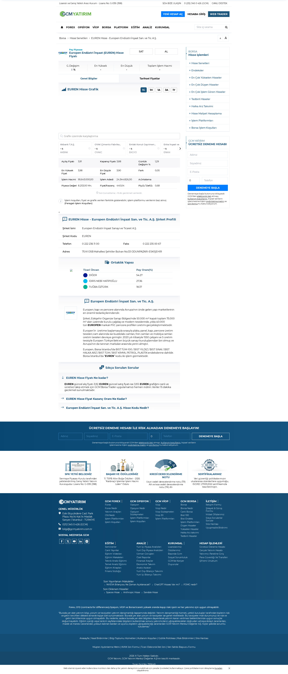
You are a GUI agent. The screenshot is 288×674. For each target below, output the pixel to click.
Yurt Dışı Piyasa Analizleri (149, 550)
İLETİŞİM (211, 501)
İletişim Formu (213, 504)
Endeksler (197, 70)
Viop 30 (159, 515)
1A (159, 89)
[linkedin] (80, 541)
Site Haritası (212, 524)
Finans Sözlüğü (113, 571)
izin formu (193, 203)
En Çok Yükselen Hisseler (206, 77)
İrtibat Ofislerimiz (215, 514)
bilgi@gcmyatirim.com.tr (77, 529)
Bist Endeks (187, 518)
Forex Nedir (111, 508)
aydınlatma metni (215, 201)
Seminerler (111, 547)
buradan (218, 668)
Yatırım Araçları (113, 511)
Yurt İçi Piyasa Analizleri (148, 547)
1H (151, 89)
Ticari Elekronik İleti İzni (153, 646)
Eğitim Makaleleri (114, 557)
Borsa (62, 38)
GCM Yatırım (114, 658)
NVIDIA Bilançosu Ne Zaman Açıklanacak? (128, 584)
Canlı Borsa (186, 511)
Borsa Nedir (187, 508)
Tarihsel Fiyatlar (150, 78)
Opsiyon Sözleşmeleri (136, 513)
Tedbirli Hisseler (200, 99)
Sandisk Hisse (151, 592)
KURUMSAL (175, 543)
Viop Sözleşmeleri (164, 511)
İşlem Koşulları (83, 203)
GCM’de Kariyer (176, 560)
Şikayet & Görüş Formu (214, 509)
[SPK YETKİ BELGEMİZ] (78, 465)
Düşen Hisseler (188, 525)
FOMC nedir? (190, 584)
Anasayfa (84, 638)
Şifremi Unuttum (209, 560)
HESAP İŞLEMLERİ (211, 543)
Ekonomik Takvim (145, 564)
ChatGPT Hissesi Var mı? (167, 584)
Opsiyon (134, 504)
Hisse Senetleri (78, 38)
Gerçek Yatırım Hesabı (211, 550)
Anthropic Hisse (131, 592)
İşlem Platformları (202, 120)
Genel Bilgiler (88, 78)
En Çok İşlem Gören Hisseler (208, 91)
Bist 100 (185, 515)
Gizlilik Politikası (166, 638)
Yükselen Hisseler (190, 529)
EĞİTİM (109, 543)
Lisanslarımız (175, 547)
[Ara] (226, 27)
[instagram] (86, 541)
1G (143, 89)
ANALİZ (141, 543)
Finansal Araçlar (144, 560)
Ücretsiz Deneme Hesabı (212, 547)
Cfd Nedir (110, 515)
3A (166, 89)
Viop (157, 504)
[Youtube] (74, 541)
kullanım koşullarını (197, 198)
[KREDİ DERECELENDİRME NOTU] (166, 465)
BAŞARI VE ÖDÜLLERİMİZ (122, 474)
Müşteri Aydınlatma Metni (106, 646)
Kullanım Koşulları (147, 638)
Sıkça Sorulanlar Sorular (214, 519)
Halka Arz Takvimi (202, 106)
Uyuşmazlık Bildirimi (217, 527)
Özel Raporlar (143, 557)
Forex (108, 504)
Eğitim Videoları (113, 553)
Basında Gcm (175, 553)
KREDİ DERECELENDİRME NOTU (166, 476)
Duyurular (173, 564)
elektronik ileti (204, 196)
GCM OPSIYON (139, 501)
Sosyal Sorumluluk (178, 557)
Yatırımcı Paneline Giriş (212, 553)
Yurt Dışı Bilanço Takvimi (149, 571)
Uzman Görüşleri (145, 553)
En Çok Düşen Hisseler (205, 84)
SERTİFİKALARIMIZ (210, 474)
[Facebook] (61, 541)
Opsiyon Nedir (137, 508)
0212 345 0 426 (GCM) (75, 524)
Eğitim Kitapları (113, 567)
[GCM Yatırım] (75, 15)
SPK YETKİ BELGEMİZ (78, 474)
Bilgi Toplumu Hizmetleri (123, 638)
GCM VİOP (161, 501)
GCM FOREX (112, 501)
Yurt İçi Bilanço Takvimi (148, 574)
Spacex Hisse (113, 592)
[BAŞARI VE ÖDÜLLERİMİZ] (122, 465)
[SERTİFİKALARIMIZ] (210, 465)
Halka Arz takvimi (190, 532)
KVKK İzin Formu (130, 646)
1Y (174, 89)
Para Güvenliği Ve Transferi (214, 557)
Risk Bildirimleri (185, 638)
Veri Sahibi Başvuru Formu (181, 646)
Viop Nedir (160, 508)
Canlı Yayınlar (112, 550)
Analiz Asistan (143, 567)
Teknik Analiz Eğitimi (116, 560)
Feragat (69, 203)
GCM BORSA (188, 501)
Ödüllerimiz (174, 550)
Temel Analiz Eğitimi (115, 564)
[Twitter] (68, 541)
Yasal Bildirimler (99, 638)
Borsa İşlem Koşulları (204, 127)
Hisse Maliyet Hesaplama (206, 113)
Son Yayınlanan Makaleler (119, 581)
